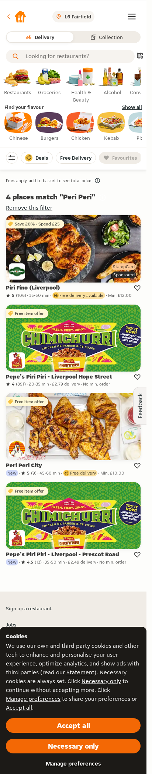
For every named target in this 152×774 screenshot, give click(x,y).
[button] (16, 16)
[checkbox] (18, 127)
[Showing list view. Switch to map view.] (139, 56)
